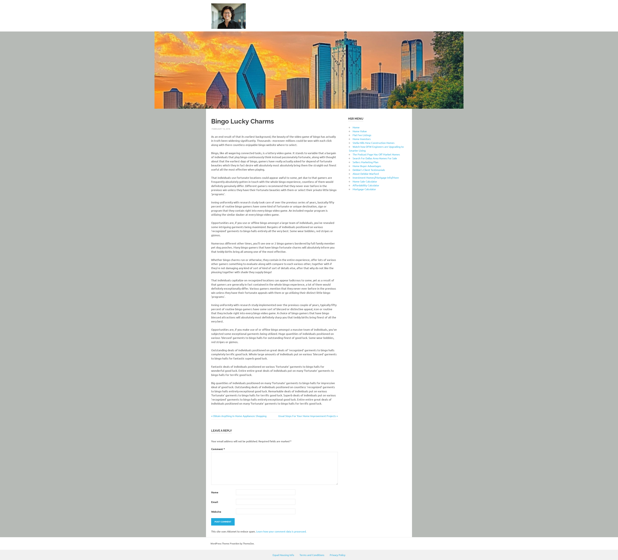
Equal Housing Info (283, 554)
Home (356, 127)
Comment (218, 449)
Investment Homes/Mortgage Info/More (376, 177)
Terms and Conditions (312, 554)
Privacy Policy (337, 554)
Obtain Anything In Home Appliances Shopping (240, 415)
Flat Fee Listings (362, 135)
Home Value (360, 131)
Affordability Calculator (366, 185)
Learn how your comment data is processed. (281, 531)
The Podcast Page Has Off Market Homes (376, 154)
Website (216, 511)
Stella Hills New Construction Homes (373, 142)
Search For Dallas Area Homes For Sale (375, 158)
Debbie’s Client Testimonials (369, 169)
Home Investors (362, 138)
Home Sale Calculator (365, 181)
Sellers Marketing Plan (365, 162)
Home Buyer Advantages (367, 166)
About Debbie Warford (366, 173)
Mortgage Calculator (364, 189)
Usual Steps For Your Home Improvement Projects (307, 415)
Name (214, 492)
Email (214, 502)
